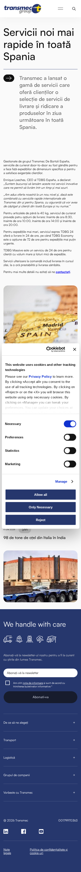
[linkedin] (5, 831)
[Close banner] (74, 349)
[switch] (70, 437)
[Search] (74, 8)
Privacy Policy (40, 376)
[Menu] (60, 8)
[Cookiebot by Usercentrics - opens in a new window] (48, 349)
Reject (40, 520)
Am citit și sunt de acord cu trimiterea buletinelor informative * (39, 684)
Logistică (9, 757)
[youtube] (41, 831)
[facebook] (23, 831)
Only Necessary (40, 507)
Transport (9, 740)
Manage (61, 481)
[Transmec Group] (22, 8)
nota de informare (33, 683)
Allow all (40, 494)
